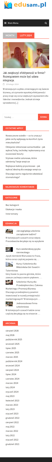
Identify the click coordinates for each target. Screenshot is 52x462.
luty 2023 (10, 409)
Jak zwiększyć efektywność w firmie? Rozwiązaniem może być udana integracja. (24, 76)
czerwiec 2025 (12, 352)
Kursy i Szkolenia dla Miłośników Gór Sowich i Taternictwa (23, 267)
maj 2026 (10, 335)
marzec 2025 (12, 356)
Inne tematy (12, 213)
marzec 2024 (12, 383)
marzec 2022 (12, 430)
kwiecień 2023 (12, 400)
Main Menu (13, 23)
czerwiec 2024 (12, 378)
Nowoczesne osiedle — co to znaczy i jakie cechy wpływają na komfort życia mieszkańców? (24, 139)
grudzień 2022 (12, 417)
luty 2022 (10, 435)
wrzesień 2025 (12, 343)
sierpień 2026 (12, 330)
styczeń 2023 (12, 413)
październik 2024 (14, 361)
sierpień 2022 (12, 422)
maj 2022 (10, 426)
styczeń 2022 (12, 439)
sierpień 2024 (12, 369)
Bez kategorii (12, 205)
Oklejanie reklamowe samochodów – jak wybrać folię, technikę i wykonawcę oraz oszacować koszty (25, 150)
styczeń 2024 (12, 391)
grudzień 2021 (12, 444)
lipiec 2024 (11, 374)
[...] (16, 102)
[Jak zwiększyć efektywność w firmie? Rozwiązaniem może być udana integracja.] (26, 55)
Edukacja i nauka (14, 209)
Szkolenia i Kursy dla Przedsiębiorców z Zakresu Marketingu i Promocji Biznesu (24, 285)
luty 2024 (10, 387)
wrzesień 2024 (12, 365)
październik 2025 (14, 339)
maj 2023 (10, 396)
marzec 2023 (12, 404)
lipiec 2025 (11, 348)
